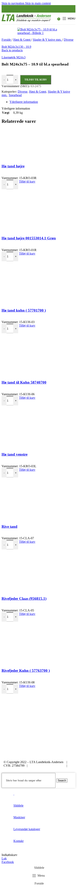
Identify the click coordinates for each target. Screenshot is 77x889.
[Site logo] (26, 21)
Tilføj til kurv (35, 79)
